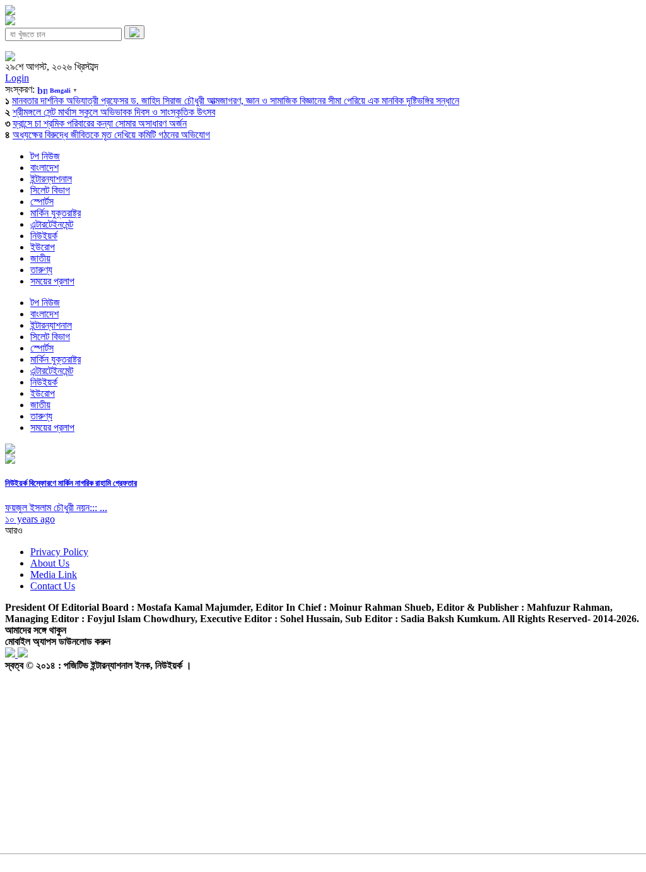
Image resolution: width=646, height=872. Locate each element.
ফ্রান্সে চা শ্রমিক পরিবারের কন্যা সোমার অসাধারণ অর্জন (100, 123)
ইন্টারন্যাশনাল (51, 179)
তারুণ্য (41, 269)
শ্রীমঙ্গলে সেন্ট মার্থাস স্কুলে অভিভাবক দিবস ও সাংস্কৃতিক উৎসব (114, 112)
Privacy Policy (59, 551)
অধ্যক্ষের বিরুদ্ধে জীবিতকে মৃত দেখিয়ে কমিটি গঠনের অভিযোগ (111, 134)
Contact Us (52, 585)
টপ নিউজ (45, 156)
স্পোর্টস (42, 201)
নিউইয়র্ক (43, 235)
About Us (49, 563)
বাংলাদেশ (44, 167)
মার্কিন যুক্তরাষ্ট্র (55, 213)
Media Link (53, 574)
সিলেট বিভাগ (50, 190)
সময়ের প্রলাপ (52, 281)
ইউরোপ (42, 247)
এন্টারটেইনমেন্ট (51, 224)
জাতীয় (40, 258)
